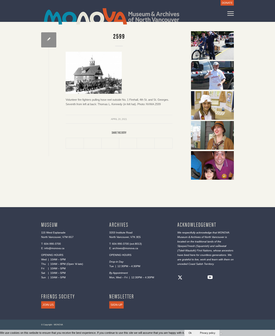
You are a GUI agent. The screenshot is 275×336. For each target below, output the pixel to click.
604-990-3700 (52, 243)
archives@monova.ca (125, 248)
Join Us (48, 304)
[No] (220, 333)
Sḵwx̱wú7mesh (186, 245)
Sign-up (116, 304)
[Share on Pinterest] (128, 143)
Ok (190, 333)
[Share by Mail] (163, 143)
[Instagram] (195, 278)
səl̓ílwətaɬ (220, 245)
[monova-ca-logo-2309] (111, 16)
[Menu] (229, 13)
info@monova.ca (54, 248)
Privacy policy (207, 333)
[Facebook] (187, 278)
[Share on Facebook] (75, 143)
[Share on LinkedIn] (146, 143)
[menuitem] (226, 3)
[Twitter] (180, 278)
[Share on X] (92, 143)
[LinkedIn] (202, 278)
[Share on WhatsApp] (110, 143)
